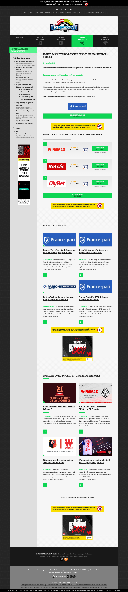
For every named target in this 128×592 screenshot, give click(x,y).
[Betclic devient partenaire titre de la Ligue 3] (59, 393)
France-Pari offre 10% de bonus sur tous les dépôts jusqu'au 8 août (59, 251)
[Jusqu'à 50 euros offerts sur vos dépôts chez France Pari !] (95, 239)
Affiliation (66, 556)
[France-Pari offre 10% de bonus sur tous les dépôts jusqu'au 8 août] (59, 239)
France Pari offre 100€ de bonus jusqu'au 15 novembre (93, 298)
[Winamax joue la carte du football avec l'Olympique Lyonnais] (95, 446)
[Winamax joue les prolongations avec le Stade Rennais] (59, 446)
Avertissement (57, 556)
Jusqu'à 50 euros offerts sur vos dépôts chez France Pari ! (93, 251)
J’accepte (117, 590)
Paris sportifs (77, 195)
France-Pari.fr (48, 82)
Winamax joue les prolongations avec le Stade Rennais (58, 461)
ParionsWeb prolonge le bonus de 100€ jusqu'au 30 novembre (59, 298)
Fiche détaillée (100, 152)
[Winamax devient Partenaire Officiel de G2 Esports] (95, 393)
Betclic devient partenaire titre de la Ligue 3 (59, 407)
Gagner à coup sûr (27, 97)
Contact (85, 556)
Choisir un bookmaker (28, 92)
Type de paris (25, 94)
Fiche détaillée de (77, 116)
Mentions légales (45, 556)
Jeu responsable (76, 556)
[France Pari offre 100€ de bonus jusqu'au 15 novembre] (95, 286)
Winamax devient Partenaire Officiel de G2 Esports (92, 407)
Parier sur (100, 148)
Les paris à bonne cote (28, 99)
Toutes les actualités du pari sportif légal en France (77, 497)
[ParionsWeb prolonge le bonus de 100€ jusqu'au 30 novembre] (59, 286)
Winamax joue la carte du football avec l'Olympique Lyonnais (94, 461)
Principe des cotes (27, 89)
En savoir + (107, 590)
